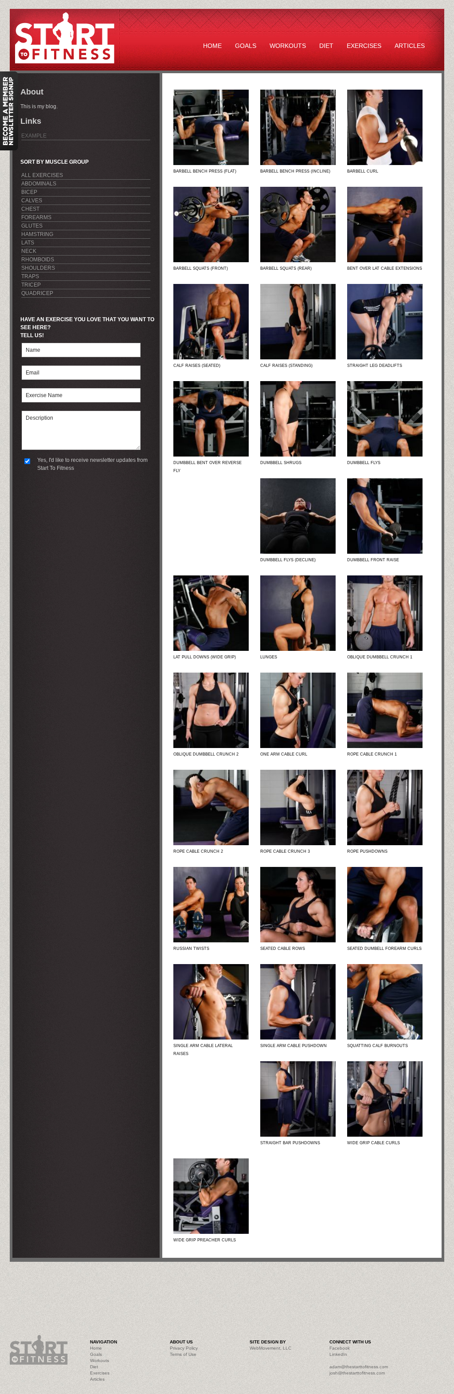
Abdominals (38, 184)
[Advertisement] (209, 1288)
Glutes (32, 226)
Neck (28, 251)
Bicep (29, 192)
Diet (326, 45)
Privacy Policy (184, 1348)
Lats (27, 243)
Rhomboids (37, 259)
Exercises (364, 45)
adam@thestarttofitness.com (358, 1366)
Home (212, 45)
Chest (30, 209)
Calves (31, 200)
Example (34, 136)
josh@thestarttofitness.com (357, 1372)
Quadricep (37, 293)
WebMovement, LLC (270, 1348)
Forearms (36, 217)
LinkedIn (338, 1354)
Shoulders (38, 268)
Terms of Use (183, 1354)
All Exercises (42, 175)
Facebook (339, 1348)
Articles (410, 45)
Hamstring (37, 234)
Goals (245, 45)
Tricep (31, 285)
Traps (30, 276)
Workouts (288, 45)
